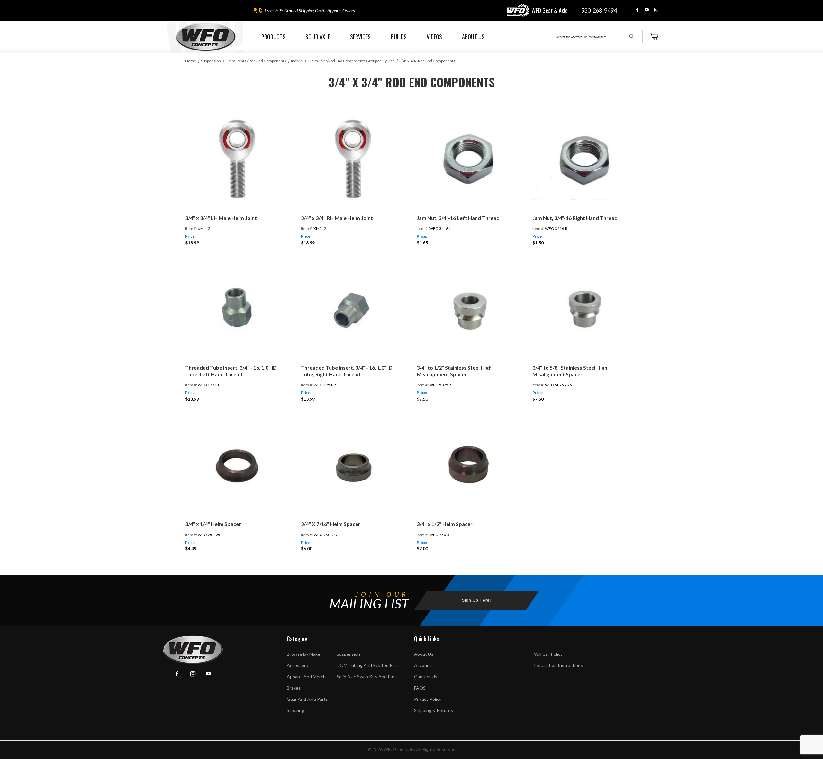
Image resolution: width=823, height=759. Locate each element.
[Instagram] (656, 10)
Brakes (294, 687)
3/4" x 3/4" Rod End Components (427, 61)
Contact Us (425, 676)
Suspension (211, 61)
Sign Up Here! (476, 600)
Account (422, 665)
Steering (295, 710)
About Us (423, 654)
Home (190, 61)
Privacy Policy (427, 699)
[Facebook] (637, 10)
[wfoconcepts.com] (205, 37)
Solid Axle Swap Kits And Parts (368, 676)
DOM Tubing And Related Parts (369, 665)
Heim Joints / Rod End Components (256, 61)
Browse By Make (303, 654)
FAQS (420, 687)
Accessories (299, 665)
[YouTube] (647, 10)
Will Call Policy (548, 654)
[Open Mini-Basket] (653, 36)
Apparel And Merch (306, 676)
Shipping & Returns (433, 710)
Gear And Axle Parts (307, 699)
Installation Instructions (558, 665)
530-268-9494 (599, 10)
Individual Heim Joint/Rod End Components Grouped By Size (342, 61)
